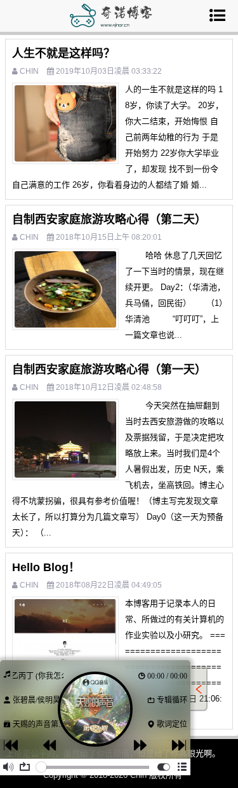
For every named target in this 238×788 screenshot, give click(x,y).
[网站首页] (111, 24)
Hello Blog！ (46, 567)
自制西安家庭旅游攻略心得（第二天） (109, 219)
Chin (29, 71)
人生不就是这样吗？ (63, 53)
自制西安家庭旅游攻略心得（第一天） (109, 369)
